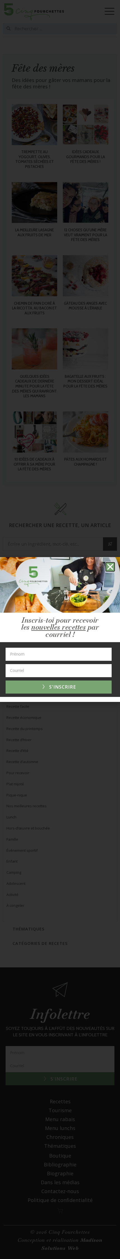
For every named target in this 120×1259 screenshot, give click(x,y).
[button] (110, 567)
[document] (60, 629)
